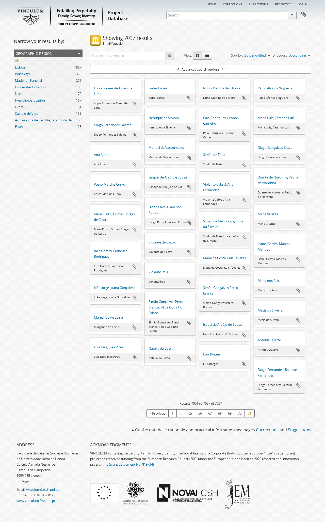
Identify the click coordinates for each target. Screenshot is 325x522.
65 (190, 413)
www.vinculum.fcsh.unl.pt (36, 500)
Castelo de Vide (26, 113)
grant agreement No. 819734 (131, 464)
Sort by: (237, 55)
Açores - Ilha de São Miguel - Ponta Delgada (47, 120)
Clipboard (303, 14)
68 (220, 413)
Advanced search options (201, 69)
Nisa (18, 93)
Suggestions (258, 4)
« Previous (157, 413)
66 (200, 413)
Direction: (279, 55)
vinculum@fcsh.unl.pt (42, 489)
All (17, 60)
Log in (302, 4)
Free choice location (30, 100)
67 (210, 413)
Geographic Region (34, 53)
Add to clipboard (134, 103)
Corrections (232, 4)
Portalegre (23, 74)
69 (230, 413)
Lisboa (20, 67)
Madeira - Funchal (28, 80)
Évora (19, 107)
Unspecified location (30, 87)
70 (239, 413)
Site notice (282, 4)
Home (212, 4)
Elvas (19, 126)
